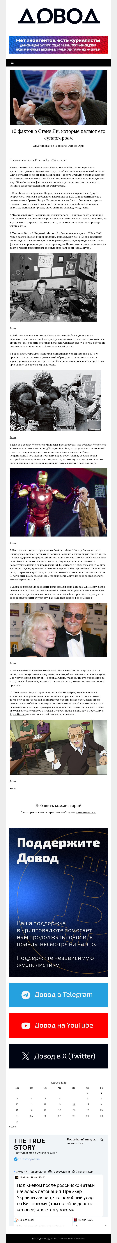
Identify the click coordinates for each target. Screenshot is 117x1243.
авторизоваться (86, 812)
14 (74, 1104)
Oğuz (81, 145)
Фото (13, 328)
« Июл (12, 1126)
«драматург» (82, 247)
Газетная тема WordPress (71, 1238)
